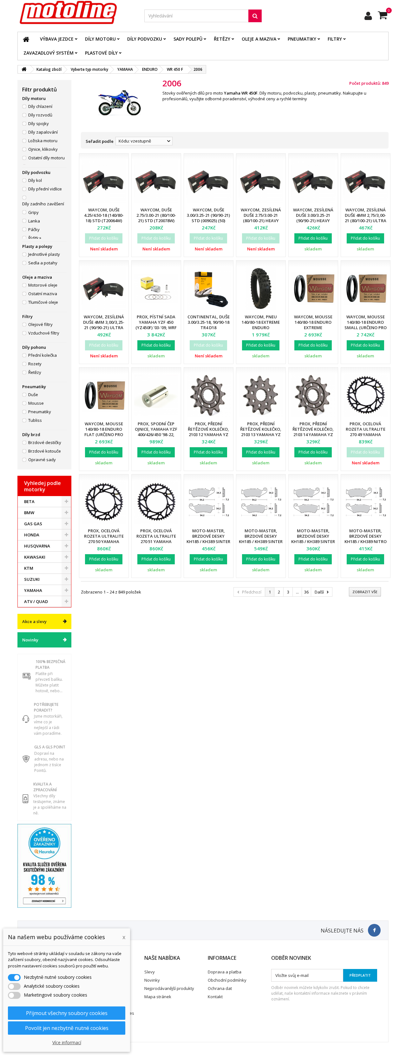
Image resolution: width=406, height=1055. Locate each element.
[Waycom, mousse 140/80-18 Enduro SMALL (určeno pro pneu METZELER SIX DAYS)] (366, 288)
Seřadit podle (100, 141)
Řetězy (222, 39)
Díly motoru (100, 39)
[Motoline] (76, 12)
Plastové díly (101, 53)
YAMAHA (33, 590)
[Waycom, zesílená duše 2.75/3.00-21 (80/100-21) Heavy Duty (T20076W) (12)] (261, 181)
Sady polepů (188, 39)
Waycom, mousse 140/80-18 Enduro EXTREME (313, 322)
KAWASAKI (34, 557)
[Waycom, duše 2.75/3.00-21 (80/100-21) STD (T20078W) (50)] (156, 181)
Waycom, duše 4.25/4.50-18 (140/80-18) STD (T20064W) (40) (104, 218)
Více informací (66, 1042)
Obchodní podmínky (227, 980)
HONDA (31, 535)
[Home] (26, 39)
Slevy (149, 972)
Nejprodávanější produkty (169, 988)
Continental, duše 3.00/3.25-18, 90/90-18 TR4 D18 (208, 322)
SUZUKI (32, 579)
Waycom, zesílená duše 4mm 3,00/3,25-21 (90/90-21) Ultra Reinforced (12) (103, 325)
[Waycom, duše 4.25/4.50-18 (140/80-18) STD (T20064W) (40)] (104, 181)
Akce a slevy (34, 621)
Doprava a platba (224, 972)
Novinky (30, 640)
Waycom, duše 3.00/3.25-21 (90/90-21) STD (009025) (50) (208, 215)
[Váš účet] (368, 16)
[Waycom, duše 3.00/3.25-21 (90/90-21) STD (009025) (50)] (209, 181)
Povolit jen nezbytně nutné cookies (66, 1028)
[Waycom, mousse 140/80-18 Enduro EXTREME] (313, 288)
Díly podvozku (144, 39)
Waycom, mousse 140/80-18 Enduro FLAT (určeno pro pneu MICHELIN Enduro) (103, 434)
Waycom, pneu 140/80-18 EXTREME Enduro (261, 322)
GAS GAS (33, 524)
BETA (29, 501)
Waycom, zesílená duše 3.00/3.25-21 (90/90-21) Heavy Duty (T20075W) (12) (313, 218)
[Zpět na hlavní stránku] (24, 69)
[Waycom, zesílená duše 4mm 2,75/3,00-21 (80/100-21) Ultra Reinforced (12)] (366, 181)
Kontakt (215, 996)
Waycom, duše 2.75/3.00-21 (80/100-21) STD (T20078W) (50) (156, 218)
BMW (29, 512)
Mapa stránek (157, 996)
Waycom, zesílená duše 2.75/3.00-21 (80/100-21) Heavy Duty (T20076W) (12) (260, 218)
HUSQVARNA (37, 546)
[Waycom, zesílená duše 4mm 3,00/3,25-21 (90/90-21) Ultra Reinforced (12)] (104, 288)
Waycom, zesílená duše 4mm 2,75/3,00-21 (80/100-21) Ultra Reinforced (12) (365, 218)
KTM (28, 568)
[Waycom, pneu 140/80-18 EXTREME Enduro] (261, 288)
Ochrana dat (220, 988)
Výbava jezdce (57, 39)
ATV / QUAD (36, 601)
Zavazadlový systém (48, 53)
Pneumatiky (302, 39)
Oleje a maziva (259, 39)
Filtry (335, 39)
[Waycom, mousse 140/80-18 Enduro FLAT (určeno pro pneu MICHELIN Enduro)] (104, 395)
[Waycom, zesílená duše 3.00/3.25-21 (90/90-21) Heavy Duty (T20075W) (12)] (313, 181)
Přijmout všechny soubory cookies (67, 1013)
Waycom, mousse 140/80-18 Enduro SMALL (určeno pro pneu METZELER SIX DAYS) (365, 327)
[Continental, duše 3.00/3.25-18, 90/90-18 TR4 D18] (209, 288)
